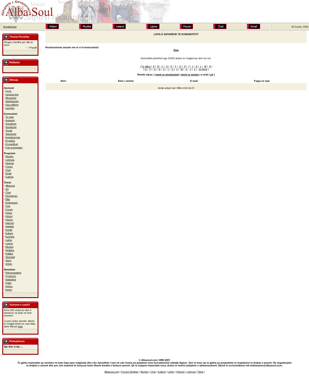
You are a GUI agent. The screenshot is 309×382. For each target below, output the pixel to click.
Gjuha (8, 213)
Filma (200, 371)
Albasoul (10, 185)
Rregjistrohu (10, 26)
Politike (9, 253)
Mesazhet (10, 98)
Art (7, 189)
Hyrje (8, 91)
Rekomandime (13, 272)
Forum (9, 166)
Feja (7, 206)
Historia (9, 163)
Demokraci (11, 196)
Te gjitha (145, 66)
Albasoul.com (111, 371)
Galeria (9, 176)
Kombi (8, 230)
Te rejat (9, 117)
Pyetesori (10, 276)
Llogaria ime (12, 94)
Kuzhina (9, 236)
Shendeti (10, 257)
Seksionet (10, 134)
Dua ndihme (12, 104)
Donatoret (10, 123)
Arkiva (8, 286)
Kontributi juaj (12, 137)
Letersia (9, 159)
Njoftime (9, 250)
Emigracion (11, 202)
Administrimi (12, 101)
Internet (9, 223)
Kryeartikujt (11, 144)
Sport (8, 260)
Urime (8, 264)
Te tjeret (202, 69)
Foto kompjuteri (13, 147)
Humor (9, 219)
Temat (8, 130)
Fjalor (8, 283)
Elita (7, 199)
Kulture (9, 233)
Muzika (9, 156)
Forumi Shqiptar (129, 371)
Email (8, 173)
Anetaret (10, 120)
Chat (8, 170)
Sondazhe (11, 127)
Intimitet (9, 226)
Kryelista (10, 140)
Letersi (9, 243)
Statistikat (10, 279)
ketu (20, 326)
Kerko (8, 289)
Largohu (9, 108)
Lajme (8, 240)
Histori (8, 216)
